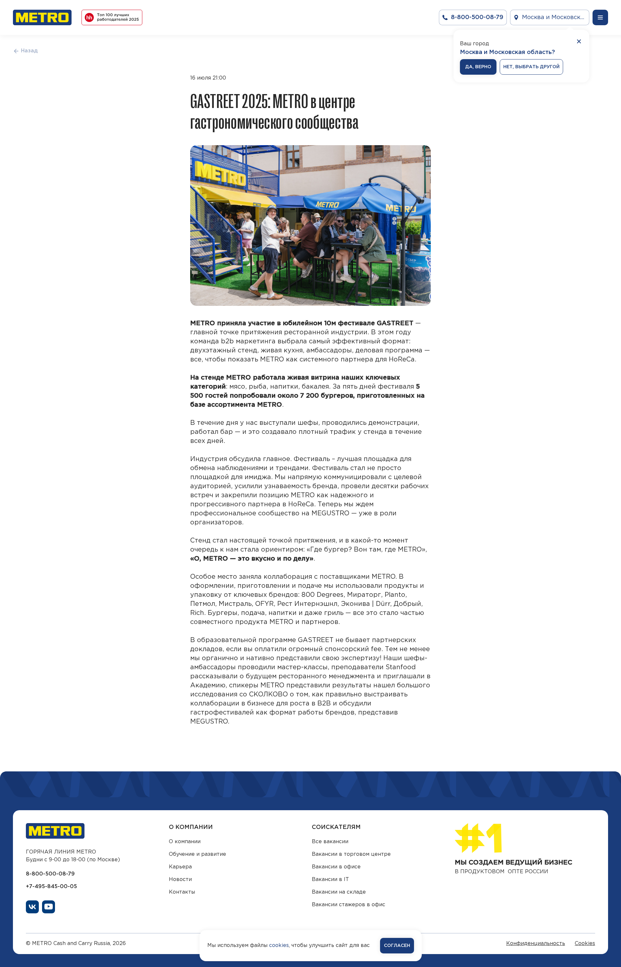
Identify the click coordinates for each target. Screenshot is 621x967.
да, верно (478, 67)
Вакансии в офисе (336, 867)
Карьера (180, 867)
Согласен (397, 946)
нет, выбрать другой (531, 67)
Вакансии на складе (339, 892)
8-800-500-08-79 (50, 874)
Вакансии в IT (330, 879)
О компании (185, 841)
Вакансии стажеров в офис (348, 904)
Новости (180, 879)
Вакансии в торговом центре (351, 854)
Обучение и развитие (197, 854)
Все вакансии (330, 841)
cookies (279, 945)
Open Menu (600, 17)
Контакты (182, 892)
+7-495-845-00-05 (51, 886)
